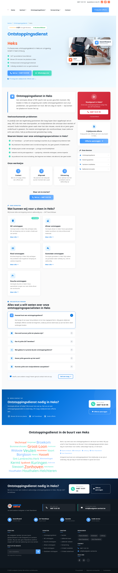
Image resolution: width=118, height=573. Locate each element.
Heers (35, 454)
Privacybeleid (79, 570)
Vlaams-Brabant (66, 450)
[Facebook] (79, 560)
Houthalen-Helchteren (39, 471)
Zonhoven (33, 467)
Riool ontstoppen (49, 548)
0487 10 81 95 (81, 2)
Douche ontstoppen (50, 542)
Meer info (13, 237)
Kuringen (39, 463)
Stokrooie (51, 463)
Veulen (29, 450)
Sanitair (63, 535)
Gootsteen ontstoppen (51, 551)
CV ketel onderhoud (67, 551)
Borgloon (24, 454)
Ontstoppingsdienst (20, 23)
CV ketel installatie (67, 548)
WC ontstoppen (48, 538)
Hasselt (44, 454)
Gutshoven (52, 446)
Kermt (15, 463)
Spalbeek (25, 462)
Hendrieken (42, 450)
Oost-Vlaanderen (67, 453)
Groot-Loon (37, 446)
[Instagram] (84, 560)
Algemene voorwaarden (93, 570)
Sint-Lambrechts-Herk (26, 458)
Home (10, 23)
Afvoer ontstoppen (49, 545)
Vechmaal (20, 442)
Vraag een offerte (100, 10)
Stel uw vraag (64, 376)
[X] (88, 560)
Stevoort (18, 467)
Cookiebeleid (106, 570)
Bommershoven (18, 446)
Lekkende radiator (67, 542)
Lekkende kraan (66, 538)
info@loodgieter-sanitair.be (88, 551)
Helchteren (48, 466)
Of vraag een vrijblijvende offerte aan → (22, 79)
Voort (51, 450)
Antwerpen (77, 450)
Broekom (44, 442)
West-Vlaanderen (96, 450)
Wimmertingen (46, 458)
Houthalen (15, 471)
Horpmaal (31, 442)
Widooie (16, 450)
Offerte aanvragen (93, 141)
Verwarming (65, 545)
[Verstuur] (38, 551)
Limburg (86, 450)
